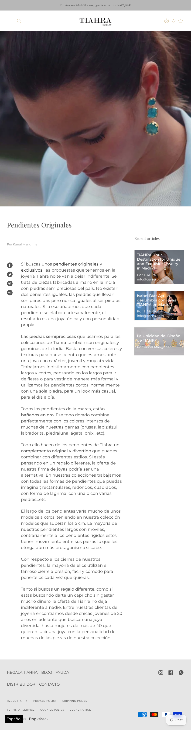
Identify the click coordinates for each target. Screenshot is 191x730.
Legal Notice (80, 709)
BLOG (46, 672)
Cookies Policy (52, 709)
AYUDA (62, 672)
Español (14, 719)
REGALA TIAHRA (22, 672)
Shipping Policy (75, 700)
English (36, 719)
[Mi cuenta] (167, 21)
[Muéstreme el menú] (10, 20)
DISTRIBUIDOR (21, 684)
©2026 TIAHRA (17, 700)
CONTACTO (49, 684)
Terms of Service (21, 709)
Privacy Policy (45, 700)
